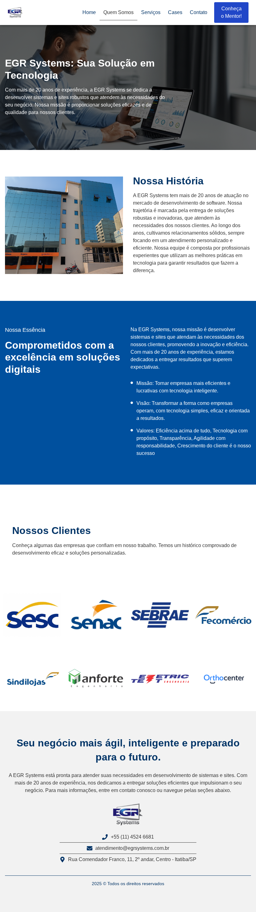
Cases (175, 12)
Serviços (150, 12)
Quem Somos (118, 12)
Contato (198, 12)
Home (89, 12)
